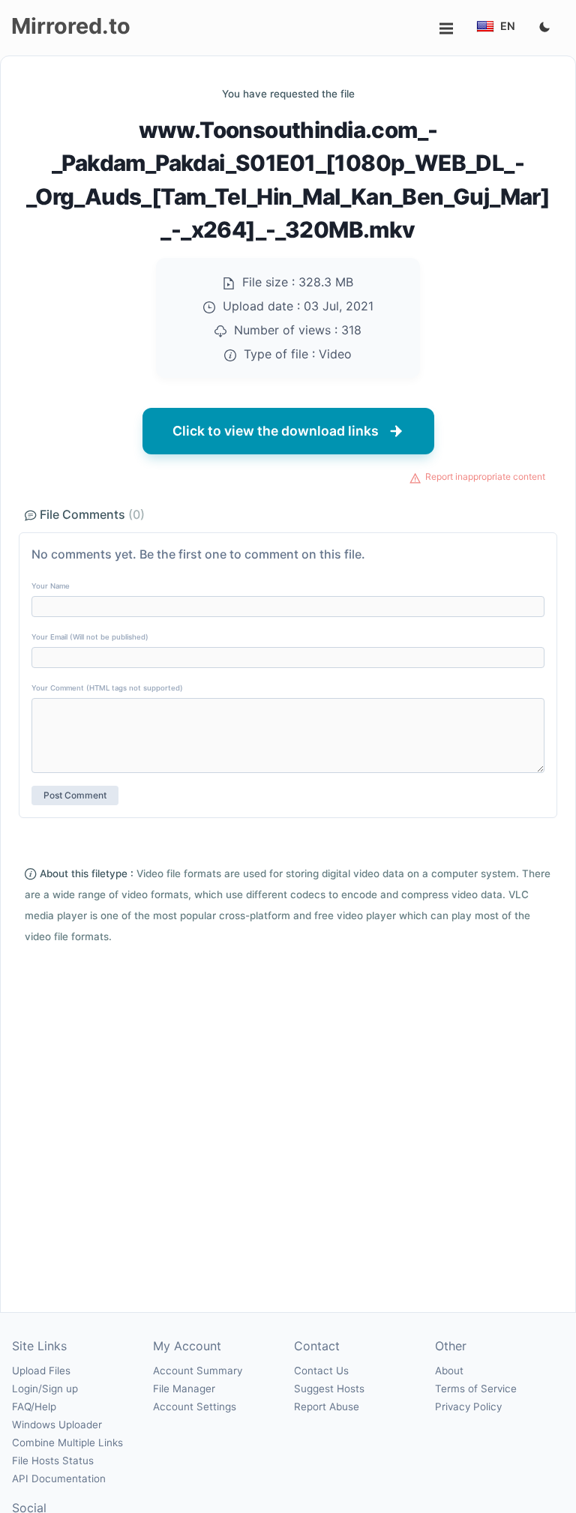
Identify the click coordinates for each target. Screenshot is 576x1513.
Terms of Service (476, 1389)
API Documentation (59, 1479)
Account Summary (197, 1371)
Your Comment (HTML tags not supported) (107, 688)
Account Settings (194, 1407)
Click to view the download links (275, 431)
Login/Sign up (45, 1389)
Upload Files (41, 1371)
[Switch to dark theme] (545, 27)
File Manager (184, 1389)
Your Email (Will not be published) (90, 637)
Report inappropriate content (485, 476)
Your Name (51, 586)
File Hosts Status (53, 1461)
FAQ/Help (34, 1407)
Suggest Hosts (329, 1389)
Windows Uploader (57, 1425)
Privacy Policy (468, 1407)
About (449, 1371)
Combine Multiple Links (67, 1443)
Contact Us (321, 1371)
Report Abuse (326, 1407)
